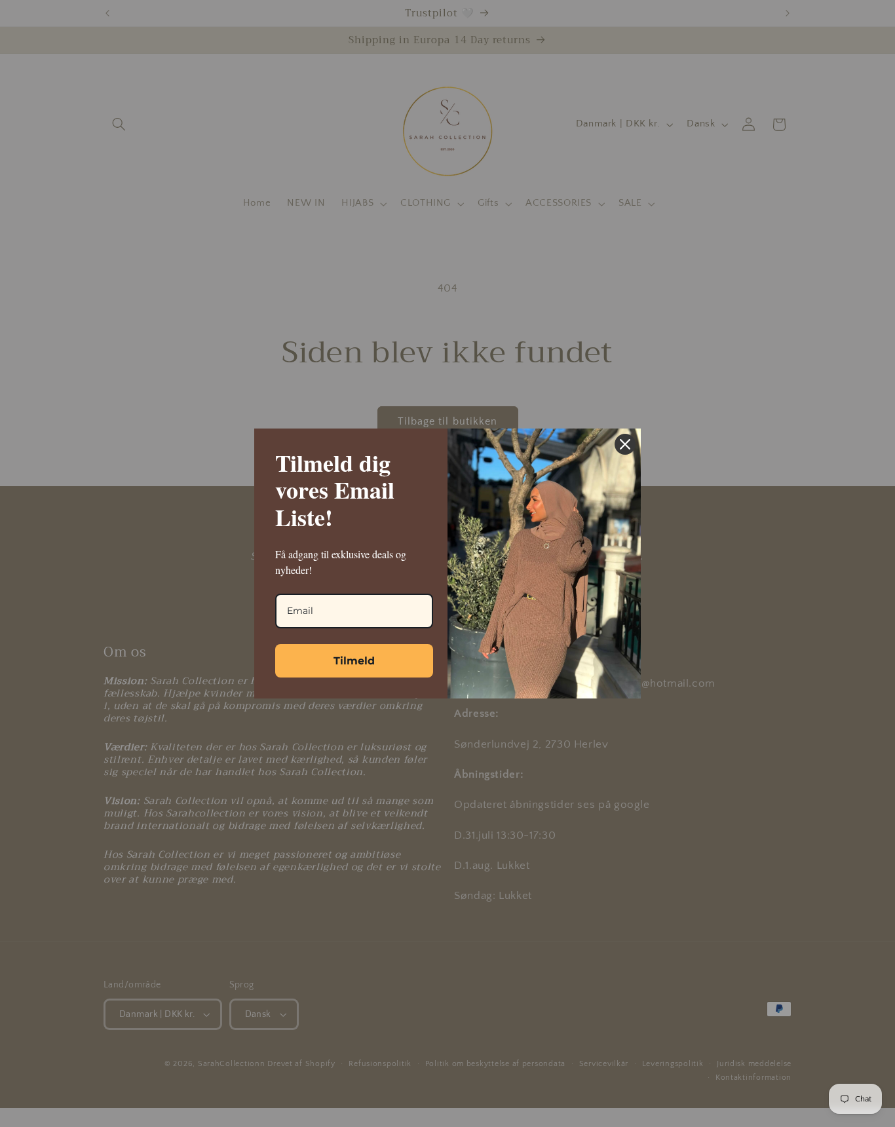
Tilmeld (354, 661)
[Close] (625, 444)
